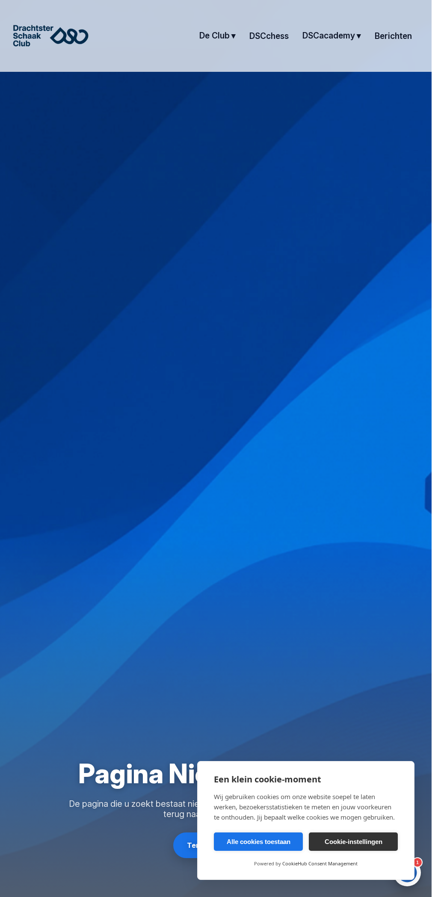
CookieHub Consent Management (320, 863)
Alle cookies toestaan (258, 841)
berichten (393, 36)
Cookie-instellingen (353, 841)
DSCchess (269, 36)
